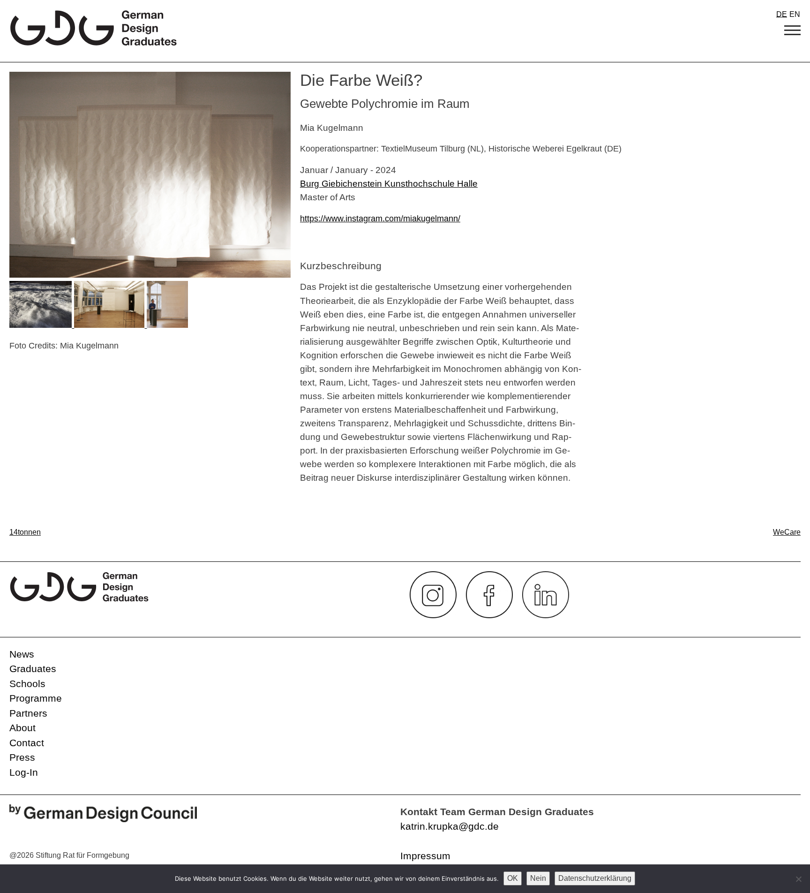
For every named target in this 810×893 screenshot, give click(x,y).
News (21, 654)
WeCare (787, 532)
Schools (27, 683)
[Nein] (798, 879)
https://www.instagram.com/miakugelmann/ (380, 218)
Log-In (23, 772)
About (22, 727)
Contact (26, 742)
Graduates (32, 668)
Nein (538, 878)
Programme (35, 698)
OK (512, 878)
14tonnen (25, 532)
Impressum (425, 855)
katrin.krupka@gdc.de (449, 826)
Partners (28, 713)
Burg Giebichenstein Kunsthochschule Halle (389, 183)
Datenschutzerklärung (594, 878)
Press (22, 757)
